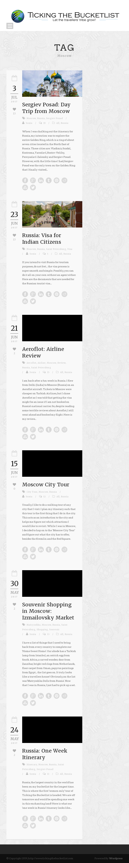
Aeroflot (31, 363)
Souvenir (54, 629)
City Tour (32, 492)
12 (44, 496)
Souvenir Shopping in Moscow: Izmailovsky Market (48, 611)
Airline (42, 363)
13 (48, 634)
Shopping (42, 629)
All (57, 123)
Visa (69, 249)
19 (44, 123)
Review (61, 363)
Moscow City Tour (45, 484)
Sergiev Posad (54, 118)
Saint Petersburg (56, 249)
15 (48, 372)
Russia (41, 118)
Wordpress (116, 858)
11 (48, 774)
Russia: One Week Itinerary (44, 754)
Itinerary (32, 764)
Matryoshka (34, 625)
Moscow (31, 118)
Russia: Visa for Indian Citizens (41, 238)
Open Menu (9, 26)
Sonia (29, 123)
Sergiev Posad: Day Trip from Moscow (46, 107)
